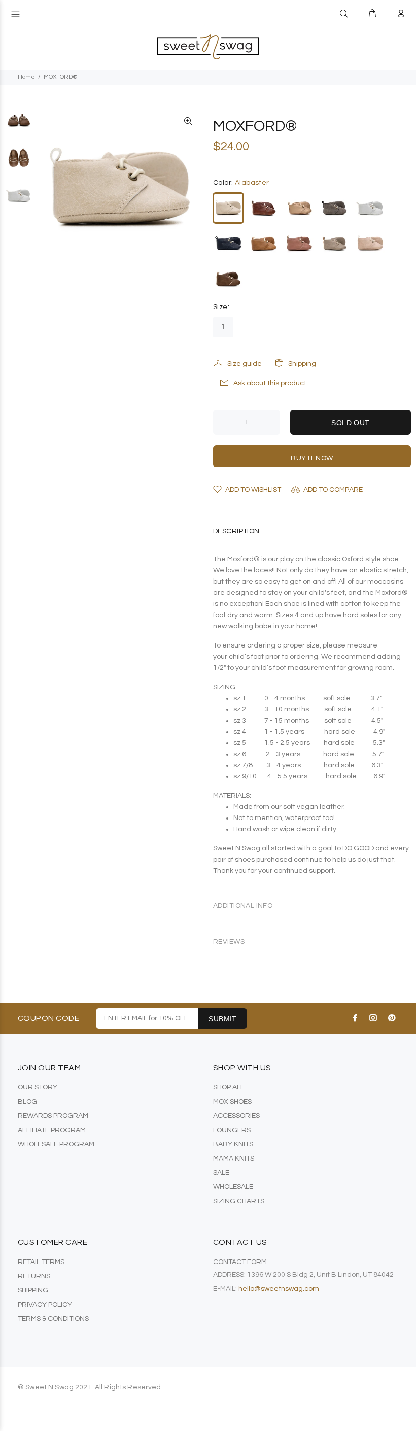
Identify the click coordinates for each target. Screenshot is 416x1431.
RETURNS (34, 1276)
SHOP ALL (228, 1087)
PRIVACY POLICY (45, 1304)
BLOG (27, 1101)
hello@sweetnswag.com (278, 1288)
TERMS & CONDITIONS (53, 1318)
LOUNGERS (232, 1130)
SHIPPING (33, 1290)
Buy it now (312, 458)
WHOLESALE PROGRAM (56, 1144)
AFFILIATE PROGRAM (52, 1130)
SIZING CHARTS (238, 1201)
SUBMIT (223, 1019)
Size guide (244, 363)
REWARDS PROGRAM (53, 1115)
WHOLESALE (233, 1186)
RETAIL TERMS (41, 1262)
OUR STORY (37, 1087)
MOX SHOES (232, 1101)
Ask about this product (269, 383)
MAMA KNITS (233, 1158)
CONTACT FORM (240, 1262)
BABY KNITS (233, 1144)
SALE (221, 1172)
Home (26, 77)
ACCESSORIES (236, 1115)
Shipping (302, 363)
